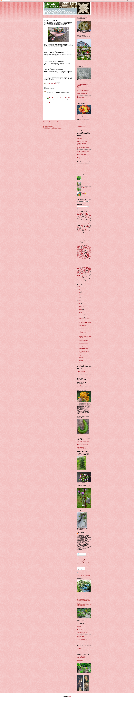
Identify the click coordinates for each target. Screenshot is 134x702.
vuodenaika (79, 280)
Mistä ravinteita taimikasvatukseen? (83, 125)
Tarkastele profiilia (80, 550)
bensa (83, 215)
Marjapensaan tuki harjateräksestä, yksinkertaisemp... (84, 320)
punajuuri (80, 257)
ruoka (82, 265)
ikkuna (82, 225)
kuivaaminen (79, 240)
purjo (85, 257)
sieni (80, 270)
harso (84, 219)
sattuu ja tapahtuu (88, 268)
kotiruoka (81, 239)
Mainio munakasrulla (80, 447)
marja (84, 248)
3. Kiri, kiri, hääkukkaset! (81, 371)
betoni (87, 215)
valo (81, 277)
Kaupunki (89, 232)
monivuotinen (81, 250)
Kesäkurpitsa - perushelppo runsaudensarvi (81, 144)
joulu (78, 226)
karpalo (86, 229)
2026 (79, 286)
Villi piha (78, 642)
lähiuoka (84, 246)
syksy (78, 272)
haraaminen (87, 218)
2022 (79, 292)
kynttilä (90, 241)
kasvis (86, 231)
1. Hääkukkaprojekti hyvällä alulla (82, 375)
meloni (87, 249)
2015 (79, 303)
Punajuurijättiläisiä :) (80, 155)
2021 (79, 294)
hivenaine (84, 221)
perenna (78, 255)
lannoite (84, 243)
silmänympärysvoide (79, 271)
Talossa (78, 94)
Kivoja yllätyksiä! (81, 349)
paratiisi (78, 254)
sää (78, 273)
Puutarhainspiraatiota (80, 97)
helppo (85, 220)
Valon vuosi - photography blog (82, 656)
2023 (79, 291)
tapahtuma (78, 274)
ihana (49, 83)
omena (84, 252)
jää (78, 228)
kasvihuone (86, 230)
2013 (79, 362)
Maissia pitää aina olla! (80, 148)
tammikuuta (81, 360)
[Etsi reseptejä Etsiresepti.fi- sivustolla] (80, 572)
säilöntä (87, 272)
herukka (78, 221)
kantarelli (82, 229)
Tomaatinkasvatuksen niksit (81, 158)
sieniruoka (84, 270)
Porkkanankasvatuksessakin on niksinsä (83, 154)
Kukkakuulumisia (84, 187)
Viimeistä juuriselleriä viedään (84, 340)
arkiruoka (79, 214)
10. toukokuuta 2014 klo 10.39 (65, 97)
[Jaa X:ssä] (58, 82)
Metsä (90, 249)
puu (88, 257)
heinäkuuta (81, 314)
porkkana (89, 256)
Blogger (69, 696)
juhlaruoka (87, 226)
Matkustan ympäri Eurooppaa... (82, 93)
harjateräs (79, 219)
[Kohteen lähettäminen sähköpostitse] (55, 82)
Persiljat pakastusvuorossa (85, 176)
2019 (79, 297)
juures (78, 227)
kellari (89, 233)
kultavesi (78, 241)
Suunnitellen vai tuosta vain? (83, 343)
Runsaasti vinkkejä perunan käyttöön (83, 441)
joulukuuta (81, 306)
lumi (83, 245)
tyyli (89, 276)
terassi (83, 274)
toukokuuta (81, 317)
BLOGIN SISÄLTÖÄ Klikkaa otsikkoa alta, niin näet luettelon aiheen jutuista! (84, 82)
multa (90, 250)
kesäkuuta (81, 315)
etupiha (84, 217)
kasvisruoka (79, 232)
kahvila (79, 229)
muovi (84, 251)
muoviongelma (88, 251)
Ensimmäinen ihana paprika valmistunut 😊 (86, 193)
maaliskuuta (81, 357)
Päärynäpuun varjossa (80, 636)
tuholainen (84, 276)
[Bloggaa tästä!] (57, 82)
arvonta (86, 214)
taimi (82, 273)
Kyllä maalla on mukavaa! (81, 96)
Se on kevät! (81, 346)
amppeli (81, 213)
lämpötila (79, 247)
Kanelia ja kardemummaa (81, 657)
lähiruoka (78, 246)
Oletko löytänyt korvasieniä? (83, 330)
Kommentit (80, 569)
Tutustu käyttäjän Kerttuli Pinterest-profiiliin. (83, 575)
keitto (85, 233)
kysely (80, 242)
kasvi (79, 230)
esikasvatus (79, 217)
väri (58, 83)
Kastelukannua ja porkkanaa (83, 345)
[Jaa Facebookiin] (59, 82)
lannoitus (89, 243)
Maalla (90, 247)
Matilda (78, 249)
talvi (88, 273)
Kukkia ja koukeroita (80, 630)
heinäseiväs (81, 220)
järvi (90, 227)
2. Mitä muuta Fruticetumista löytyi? (83, 387)
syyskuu (83, 272)
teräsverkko (88, 274)
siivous (89, 270)
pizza (81, 256)
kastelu (90, 229)
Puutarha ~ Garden (82, 259)
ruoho (78, 265)
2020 (79, 295)
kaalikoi (86, 228)
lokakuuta (80, 309)
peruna (83, 255)
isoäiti (89, 225)
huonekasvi (78, 222)
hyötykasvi (87, 222)
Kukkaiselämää (79, 629)
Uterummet (79, 648)
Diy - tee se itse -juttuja (81, 91)
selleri (85, 269)
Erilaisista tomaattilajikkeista (83, 348)
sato (82, 268)
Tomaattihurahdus (80, 640)
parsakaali (82, 254)
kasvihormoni (79, 626)
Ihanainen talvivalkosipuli (83, 353)
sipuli (85, 271)
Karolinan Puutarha (80, 625)
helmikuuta (81, 358)
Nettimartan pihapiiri (80, 633)
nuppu (81, 252)
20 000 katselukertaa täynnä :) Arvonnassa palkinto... (84, 332)
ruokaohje (87, 265)
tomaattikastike (87, 275)
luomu (87, 245)
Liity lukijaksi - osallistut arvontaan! (84, 318)
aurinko (78, 215)
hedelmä (89, 219)
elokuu (81, 216)
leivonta (90, 244)
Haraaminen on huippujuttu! (81, 126)
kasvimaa (79, 231)
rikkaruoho (79, 264)
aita (77, 213)
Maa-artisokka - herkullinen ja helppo (83, 147)
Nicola (78, 252)
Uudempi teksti (46, 121)
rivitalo (84, 264)
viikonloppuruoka (80, 279)
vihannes (85, 278)
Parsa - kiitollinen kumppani (81, 150)
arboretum (87, 213)
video (89, 277)
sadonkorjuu (86, 267)
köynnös (84, 242)
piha (88, 255)
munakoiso (80, 251)
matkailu (81, 249)
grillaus (80, 218)
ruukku (86, 266)
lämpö (88, 246)
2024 (79, 289)
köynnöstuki (89, 242)
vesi (85, 277)
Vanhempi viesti (71, 121)
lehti (82, 244)
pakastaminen (80, 253)
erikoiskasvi (87, 216)
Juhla (82, 226)
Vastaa (48, 93)
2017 (79, 300)
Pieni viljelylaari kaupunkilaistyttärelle (85, 322)
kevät (90, 235)
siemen (89, 269)
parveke (87, 254)
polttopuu (52, 83)
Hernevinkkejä (79, 138)
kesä (82, 234)
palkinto (87, 253)
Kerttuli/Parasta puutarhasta (54, 97)
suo (89, 271)
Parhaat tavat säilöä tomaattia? (84, 182)
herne (89, 220)
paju (90, 252)
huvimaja (83, 222)
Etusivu (58, 121)
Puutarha (56, 83)
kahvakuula (89, 228)
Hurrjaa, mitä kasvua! (82, 325)
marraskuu (88, 248)
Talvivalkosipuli (79, 157)
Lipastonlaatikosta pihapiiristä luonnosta (83, 632)
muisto (87, 250)
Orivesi (88, 252)
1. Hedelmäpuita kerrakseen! (82, 385)
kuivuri (83, 240)
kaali (82, 228)
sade (90, 266)
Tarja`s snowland (80, 660)
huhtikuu (88, 221)
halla (83, 218)
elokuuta (80, 312)
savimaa (81, 269)
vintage (88, 279)
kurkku (82, 241)
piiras (78, 256)
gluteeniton (89, 217)
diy (90, 215)
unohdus (78, 277)
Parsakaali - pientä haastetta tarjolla (83, 151)
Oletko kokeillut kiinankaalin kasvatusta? (83, 334)
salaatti (78, 268)
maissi (79, 248)
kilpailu (85, 236)
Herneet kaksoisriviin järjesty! (83, 327)
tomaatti (79, 275)
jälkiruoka (86, 227)
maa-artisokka (85, 247)
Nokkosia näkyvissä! (82, 328)
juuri (82, 227)
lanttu (80, 244)
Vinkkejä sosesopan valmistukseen (82, 444)
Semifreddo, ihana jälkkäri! (81, 448)
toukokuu (78, 276)
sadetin (81, 267)
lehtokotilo (86, 244)
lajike (80, 243)
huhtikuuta (81, 355)
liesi (79, 245)
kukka (87, 240)
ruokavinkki (79, 266)
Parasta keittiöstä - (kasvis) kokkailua (83, 90)
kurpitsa (86, 241)
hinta (81, 221)
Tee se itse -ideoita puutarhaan (82, 639)
